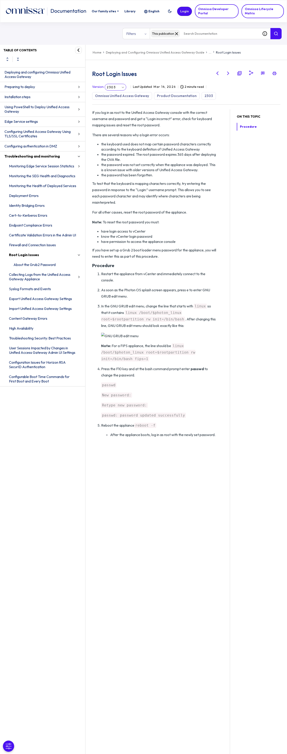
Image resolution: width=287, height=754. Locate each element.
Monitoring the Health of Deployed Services (42, 186)
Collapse (18, 59)
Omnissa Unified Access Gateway (122, 96)
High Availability (21, 328)
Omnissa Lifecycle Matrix (259, 11)
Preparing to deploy (19, 86)
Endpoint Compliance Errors (30, 225)
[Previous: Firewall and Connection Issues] (217, 73)
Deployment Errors (24, 195)
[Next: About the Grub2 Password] (228, 73)
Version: (98, 87)
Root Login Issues (24, 255)
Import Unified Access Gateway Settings (40, 308)
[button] (169, 11)
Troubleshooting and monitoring (32, 156)
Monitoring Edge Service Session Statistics (41, 166)
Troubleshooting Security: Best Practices (40, 338)
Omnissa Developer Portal (213, 11)
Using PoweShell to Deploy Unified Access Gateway (37, 109)
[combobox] (204, 33)
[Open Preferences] (8, 746)
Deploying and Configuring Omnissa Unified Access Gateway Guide (155, 52)
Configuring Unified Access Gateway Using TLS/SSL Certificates (37, 133)
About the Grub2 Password (34, 264)
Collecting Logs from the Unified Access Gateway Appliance (39, 276)
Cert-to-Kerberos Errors (28, 215)
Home (97, 52)
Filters (131, 33)
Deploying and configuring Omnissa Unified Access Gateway (37, 74)
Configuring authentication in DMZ (30, 146)
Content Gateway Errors (28, 318)
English (153, 11)
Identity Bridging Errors (27, 205)
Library (129, 11)
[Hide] (78, 50)
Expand (7, 59)
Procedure (248, 127)
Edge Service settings (21, 121)
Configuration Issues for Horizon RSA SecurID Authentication (37, 364)
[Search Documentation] (276, 33)
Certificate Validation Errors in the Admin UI (42, 235)
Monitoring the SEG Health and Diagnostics (42, 176)
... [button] (210, 52)
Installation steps (17, 97)
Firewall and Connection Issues (32, 245)
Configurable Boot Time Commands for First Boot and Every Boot (39, 378)
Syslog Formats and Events (30, 289)
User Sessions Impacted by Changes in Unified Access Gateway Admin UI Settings (42, 350)
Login (184, 11)
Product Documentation (177, 96)
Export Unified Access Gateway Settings (40, 298)
